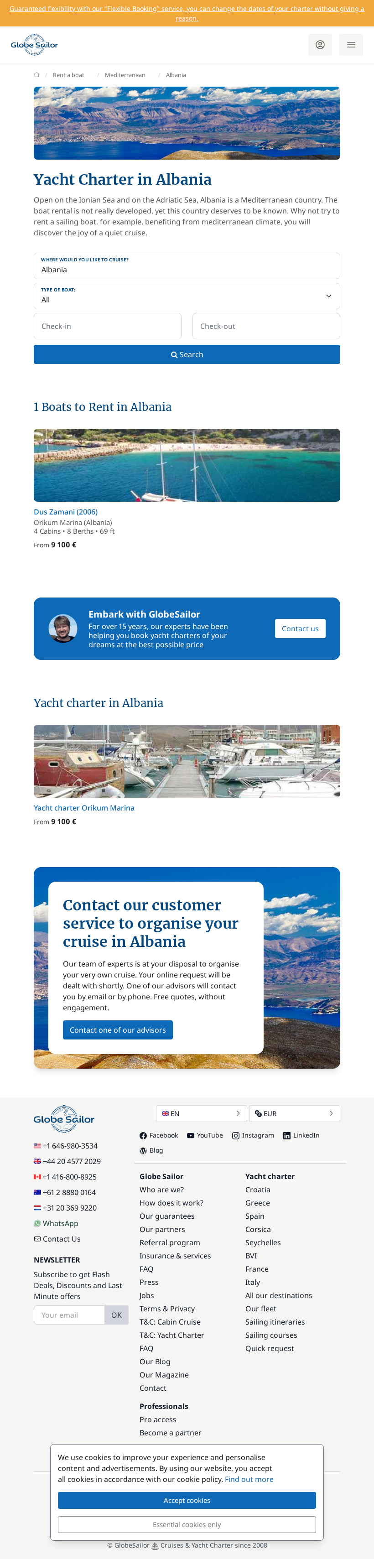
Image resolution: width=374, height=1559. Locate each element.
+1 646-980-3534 (70, 1146)
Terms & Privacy (167, 1309)
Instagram (258, 1135)
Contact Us (62, 1239)
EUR (270, 1113)
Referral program (170, 1242)
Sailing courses (271, 1335)
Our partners (162, 1229)
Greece (257, 1203)
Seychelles (263, 1242)
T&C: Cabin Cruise (170, 1322)
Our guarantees (167, 1216)
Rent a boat (68, 75)
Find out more (249, 1479)
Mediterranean (125, 75)
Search (190, 354)
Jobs (147, 1295)
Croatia (257, 1190)
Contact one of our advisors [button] (118, 1030)
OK (116, 1315)
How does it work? (171, 1203)
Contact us (300, 629)
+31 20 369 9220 (70, 1208)
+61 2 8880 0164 (69, 1192)
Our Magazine (164, 1375)
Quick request (269, 1348)
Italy (252, 1282)
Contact (153, 1388)
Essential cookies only (187, 1524)
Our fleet (260, 1309)
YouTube (210, 1135)
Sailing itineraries (275, 1322)
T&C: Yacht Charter (172, 1335)
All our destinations (278, 1295)
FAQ (147, 1269)
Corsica (258, 1229)
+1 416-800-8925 (70, 1177)
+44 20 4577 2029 (72, 1161)
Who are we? (162, 1190)
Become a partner (171, 1433)
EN (175, 1113)
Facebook (164, 1135)
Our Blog (155, 1361)
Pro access (158, 1419)
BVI (251, 1256)
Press (149, 1282)
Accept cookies (187, 1500)
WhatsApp (60, 1223)
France (257, 1269)
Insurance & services (175, 1256)
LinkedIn (306, 1135)
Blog (156, 1150)
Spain (255, 1216)
